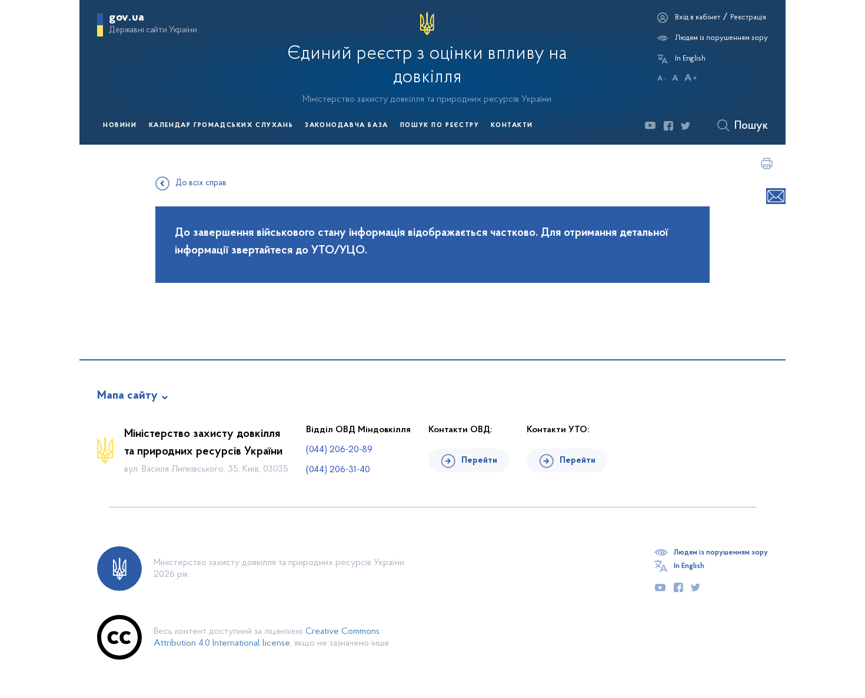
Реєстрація (748, 17)
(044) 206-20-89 (339, 450)
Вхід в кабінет (697, 17)
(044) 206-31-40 (338, 470)
